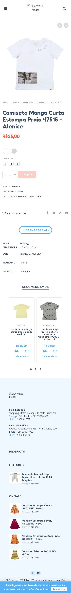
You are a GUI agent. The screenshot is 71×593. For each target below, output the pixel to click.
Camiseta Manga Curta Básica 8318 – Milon (21, 332)
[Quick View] (16, 351)
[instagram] (38, 573)
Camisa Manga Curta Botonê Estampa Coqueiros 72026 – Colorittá (49, 334)
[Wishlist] (27, 351)
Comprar (27, 174)
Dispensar (59, 589)
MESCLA (36, 253)
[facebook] (32, 573)
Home (5, 102)
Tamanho (7, 158)
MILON (21, 325)
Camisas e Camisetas (49, 102)
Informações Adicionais (35, 230)
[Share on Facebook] (46, 213)
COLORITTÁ (49, 325)
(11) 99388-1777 (21, 419)
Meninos (28, 102)
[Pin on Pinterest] (59, 213)
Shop (16, 102)
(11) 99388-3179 (21, 434)
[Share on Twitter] (53, 213)
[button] (6, 8)
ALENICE (16, 186)
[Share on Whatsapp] (65, 213)
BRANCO (25, 253)
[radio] (6, 151)
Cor (4, 145)
